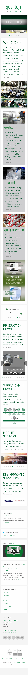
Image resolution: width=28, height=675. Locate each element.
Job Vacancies (7, 607)
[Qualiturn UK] (14, 7)
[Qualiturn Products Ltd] (14, 552)
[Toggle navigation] (14, 2)
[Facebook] (9, 638)
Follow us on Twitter (8, 536)
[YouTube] (18, 638)
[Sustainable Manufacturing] (14, 280)
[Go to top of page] (25, 672)
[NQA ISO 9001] (15, 653)
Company (5, 604)
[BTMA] (9, 653)
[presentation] (2, 364)
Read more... (10, 525)
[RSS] (22, 638)
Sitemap (12, 659)
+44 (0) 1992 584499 (15, 11)
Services (5, 598)
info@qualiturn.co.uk (11, 633)
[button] (10, 35)
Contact (5, 610)
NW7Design (16, 665)
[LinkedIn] (14, 638)
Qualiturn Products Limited (10, 621)
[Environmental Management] (20, 653)
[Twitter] (5, 638)
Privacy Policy (5, 659)
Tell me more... (9, 162)
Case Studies (6, 601)
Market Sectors (7, 596)
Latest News (6, 593)
